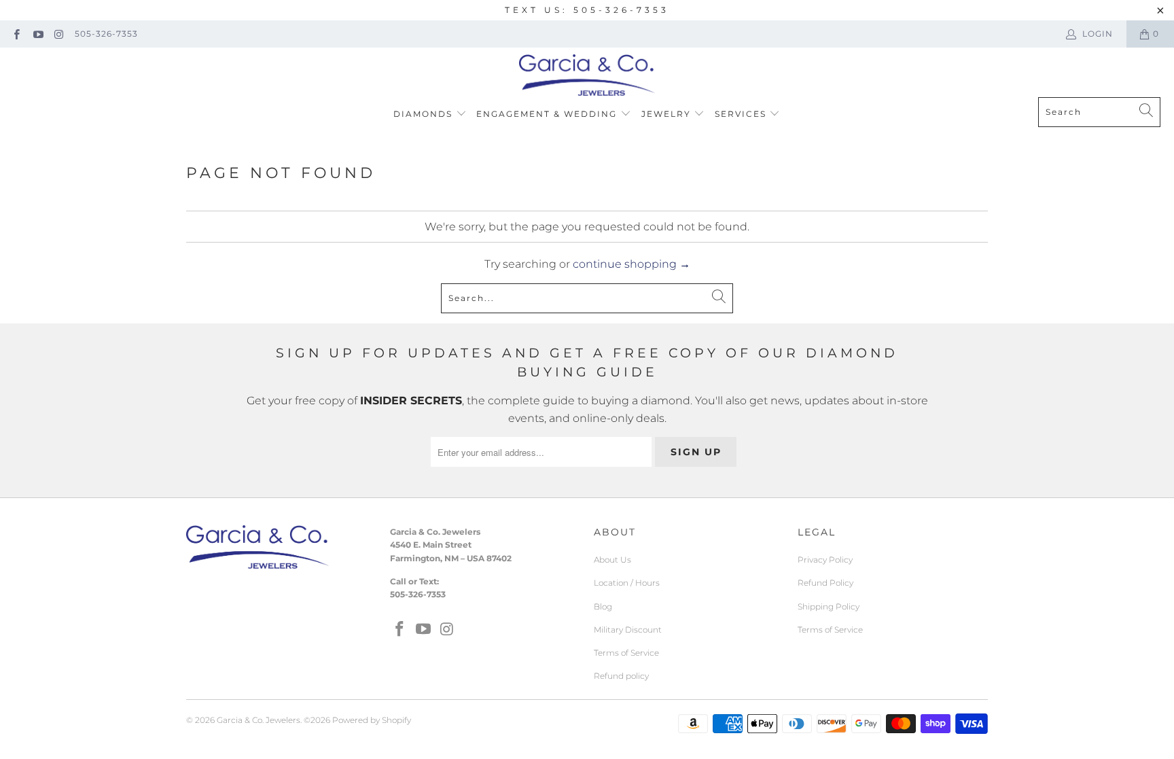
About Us (612, 559)
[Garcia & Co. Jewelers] (587, 75)
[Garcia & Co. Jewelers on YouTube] (37, 34)
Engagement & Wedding (548, 114)
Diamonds (424, 114)
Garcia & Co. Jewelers (258, 720)
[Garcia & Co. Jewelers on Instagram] (59, 34)
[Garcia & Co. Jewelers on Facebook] (16, 34)
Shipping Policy (828, 606)
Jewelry (667, 114)
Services (742, 114)
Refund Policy (825, 583)
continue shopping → (631, 264)
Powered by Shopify (371, 720)
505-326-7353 (106, 34)
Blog (603, 606)
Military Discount (628, 629)
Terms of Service (626, 653)
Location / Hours (627, 583)
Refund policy (621, 676)
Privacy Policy (825, 559)
